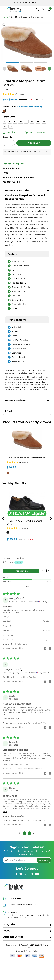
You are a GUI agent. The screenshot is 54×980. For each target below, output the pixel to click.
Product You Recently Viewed (18, 177)
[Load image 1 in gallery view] (12, 68)
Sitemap (19, 951)
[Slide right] (49, 69)
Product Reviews (11, 168)
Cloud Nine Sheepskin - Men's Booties (27, 17)
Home (5, 17)
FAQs (5, 173)
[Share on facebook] (44, 649)
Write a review (21, 571)
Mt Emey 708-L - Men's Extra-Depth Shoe (25, 522)
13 (38, 121)
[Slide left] (4, 69)
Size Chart (11, 132)
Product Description (13, 164)
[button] (3, 10)
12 (32, 121)
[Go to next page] (34, 833)
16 (11, 126)
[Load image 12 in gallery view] (40, 68)
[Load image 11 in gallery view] (26, 68)
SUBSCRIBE (43, 860)
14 (44, 121)
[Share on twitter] (49, 648)
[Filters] (42, 571)
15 (5, 126)
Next (51, 518)
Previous (3, 518)
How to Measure (37, 132)
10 (21, 121)
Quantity (7, 137)
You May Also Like (12, 182)
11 (26, 121)
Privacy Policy (32, 951)
